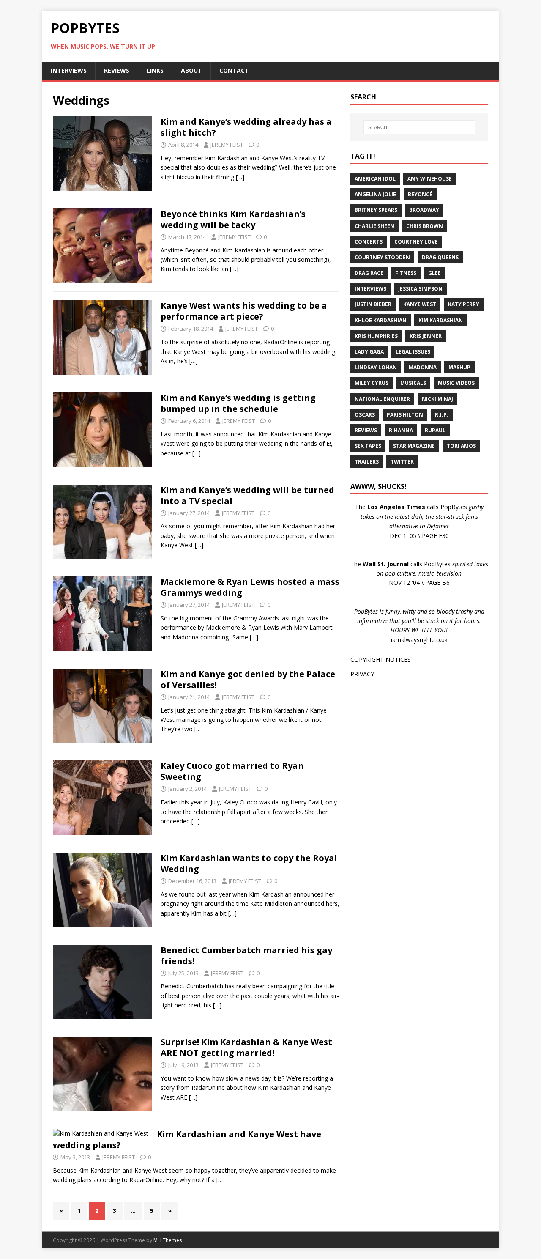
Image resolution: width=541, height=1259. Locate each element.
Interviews (370, 288)
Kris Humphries (376, 336)
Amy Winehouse (429, 178)
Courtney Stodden (382, 257)
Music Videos (456, 383)
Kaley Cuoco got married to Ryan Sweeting (232, 771)
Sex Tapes (368, 446)
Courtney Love (416, 241)
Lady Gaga (369, 351)
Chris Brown (424, 226)
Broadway (424, 210)
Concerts (369, 241)
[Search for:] (419, 127)
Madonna (423, 367)
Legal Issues (413, 351)
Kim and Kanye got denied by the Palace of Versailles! (248, 679)
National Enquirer (382, 399)
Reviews (366, 430)
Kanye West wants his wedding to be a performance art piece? (244, 311)
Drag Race (369, 273)
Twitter (402, 461)
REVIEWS (116, 70)
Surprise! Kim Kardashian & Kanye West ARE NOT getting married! (246, 1047)
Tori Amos (461, 446)
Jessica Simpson (420, 288)
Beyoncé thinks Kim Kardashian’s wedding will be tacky (233, 219)
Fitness (405, 273)
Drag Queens (440, 257)
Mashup (459, 367)
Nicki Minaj (437, 399)
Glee (434, 273)
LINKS (155, 70)
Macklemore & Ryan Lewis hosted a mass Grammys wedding (250, 587)
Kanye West (419, 304)
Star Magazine (414, 446)
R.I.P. (441, 414)
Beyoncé (420, 194)
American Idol (375, 178)
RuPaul (435, 430)
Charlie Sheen (374, 226)
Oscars (365, 414)
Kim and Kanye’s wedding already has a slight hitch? (246, 127)
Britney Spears (376, 210)
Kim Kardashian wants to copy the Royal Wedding (249, 863)
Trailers (367, 461)
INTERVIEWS (69, 70)
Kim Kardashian (440, 320)
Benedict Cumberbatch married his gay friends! (246, 955)
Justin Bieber (373, 304)
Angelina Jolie (375, 194)
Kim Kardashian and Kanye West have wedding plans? (187, 1139)
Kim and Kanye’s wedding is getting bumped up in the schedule (238, 403)
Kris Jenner (426, 336)
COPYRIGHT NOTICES (380, 660)
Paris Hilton (405, 414)
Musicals (413, 383)
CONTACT (234, 70)
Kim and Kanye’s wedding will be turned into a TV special (247, 495)
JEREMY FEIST (226, 144)
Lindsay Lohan (376, 367)
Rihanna (401, 430)
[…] (240, 177)
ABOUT (191, 70)
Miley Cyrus (371, 383)
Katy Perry (463, 304)
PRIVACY (362, 674)
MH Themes (167, 1240)
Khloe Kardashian (381, 320)
